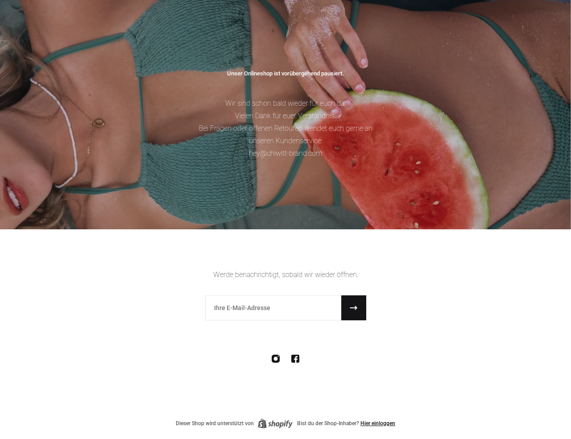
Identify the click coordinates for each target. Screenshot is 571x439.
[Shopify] (275, 423)
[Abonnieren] (353, 307)
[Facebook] (295, 359)
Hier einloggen (377, 423)
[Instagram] (276, 359)
